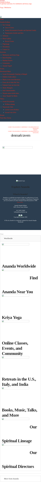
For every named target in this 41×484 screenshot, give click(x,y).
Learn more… (20, 202)
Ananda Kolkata (5, 2)
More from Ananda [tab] (11, 479)
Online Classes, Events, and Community (15, 348)
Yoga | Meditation (5, 7)
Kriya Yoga (12, 317)
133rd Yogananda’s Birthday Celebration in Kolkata (23, 127)
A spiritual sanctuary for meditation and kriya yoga (16, 4)
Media (35, 129)
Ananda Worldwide (19, 266)
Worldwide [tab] (8, 238)
